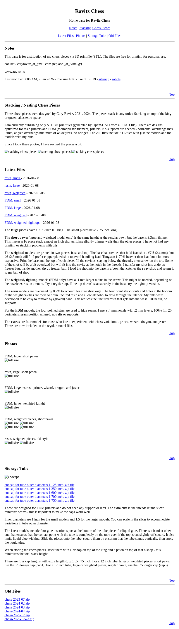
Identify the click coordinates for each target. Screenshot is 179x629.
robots (116, 79)
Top (172, 94)
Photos (80, 36)
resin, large (12, 185)
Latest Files (66, 36)
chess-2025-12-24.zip (19, 619)
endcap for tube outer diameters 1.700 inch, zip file (39, 496)
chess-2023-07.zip (17, 599)
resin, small (13, 178)
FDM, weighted (16, 215)
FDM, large (13, 208)
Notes (73, 28)
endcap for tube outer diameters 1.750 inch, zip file (39, 500)
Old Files (114, 36)
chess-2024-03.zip (17, 607)
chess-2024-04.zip (17, 611)
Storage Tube (97, 36)
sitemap (104, 79)
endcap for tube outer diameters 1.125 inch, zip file (39, 485)
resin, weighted (15, 193)
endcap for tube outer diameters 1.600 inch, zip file (39, 493)
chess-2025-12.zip (17, 615)
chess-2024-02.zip (17, 603)
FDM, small (13, 200)
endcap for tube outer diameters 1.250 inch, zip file (39, 489)
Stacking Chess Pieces (94, 28)
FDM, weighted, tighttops (22, 222)
